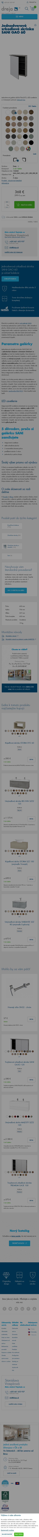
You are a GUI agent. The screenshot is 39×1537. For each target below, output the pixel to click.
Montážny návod (11, 636)
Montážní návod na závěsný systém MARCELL (20, 639)
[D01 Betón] (13, 112)
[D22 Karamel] (13, 124)
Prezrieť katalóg (18, 1243)
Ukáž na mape (11, 1473)
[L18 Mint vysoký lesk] (31, 136)
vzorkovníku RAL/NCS (16, 391)
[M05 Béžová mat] (25, 142)
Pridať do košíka (26, 205)
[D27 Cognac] (13, 130)
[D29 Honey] (25, 130)
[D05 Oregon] (25, 112)
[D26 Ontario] (8, 130)
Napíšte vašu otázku (15, 1404)
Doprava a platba (6, 1352)
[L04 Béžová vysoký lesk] (19, 136)
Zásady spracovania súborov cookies (6, 1358)
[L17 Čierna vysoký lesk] (25, 136)
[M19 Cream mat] (16, 148)
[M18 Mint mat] (10, 148)
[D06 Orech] (31, 112)
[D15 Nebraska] (13, 118)
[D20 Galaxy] (31, 118)
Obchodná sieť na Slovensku (15, 1331)
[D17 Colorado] (25, 118)
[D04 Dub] (19, 112)
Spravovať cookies (7, 1530)
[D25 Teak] (31, 124)
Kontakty (4, 1328)
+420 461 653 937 (9, 2)
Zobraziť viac (21, 100)
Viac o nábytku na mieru (16, 590)
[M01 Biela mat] (19, 142)
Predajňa (14, 1349)
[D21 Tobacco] (8, 124)
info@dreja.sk (14, 247)
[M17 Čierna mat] (31, 142)
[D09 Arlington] (8, 118)
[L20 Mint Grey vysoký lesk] (13, 142)
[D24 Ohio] (25, 124)
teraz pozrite (15, 1236)
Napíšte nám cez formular (13, 252)
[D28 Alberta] (19, 130)
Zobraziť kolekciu (10, 279)
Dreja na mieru (6, 1337)
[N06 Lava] (8, 136)
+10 (19, 736)
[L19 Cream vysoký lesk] (8, 142)
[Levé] (15, 159)
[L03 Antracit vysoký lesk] (13, 136)
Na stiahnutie (15, 1352)
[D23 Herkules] (19, 124)
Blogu (11, 497)
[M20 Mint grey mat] (22, 148)
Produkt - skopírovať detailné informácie (12, 181)
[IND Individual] (28, 148)
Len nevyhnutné (7, 1534)
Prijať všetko (19, 1534)
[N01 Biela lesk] (8, 112)
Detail (31, 759)
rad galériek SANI (25, 323)
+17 (19, 796)
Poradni (5, 497)
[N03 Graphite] (31, 130)
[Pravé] (24, 159)
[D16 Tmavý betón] (19, 118)
